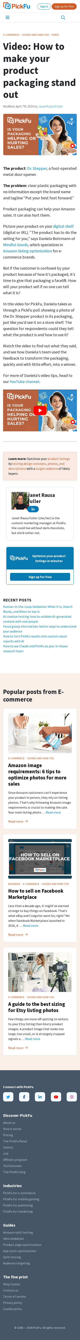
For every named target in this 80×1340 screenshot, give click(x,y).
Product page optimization (22, 1245)
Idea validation (13, 1238)
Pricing (8, 1135)
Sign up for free (64, 6)
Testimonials (12, 1166)
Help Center (11, 1284)
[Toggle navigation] (7, 17)
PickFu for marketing (18, 1211)
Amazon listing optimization (27, 250)
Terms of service (14, 1296)
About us (9, 1123)
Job (5, 1153)
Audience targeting (16, 1263)
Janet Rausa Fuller (50, 106)
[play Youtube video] (40, 410)
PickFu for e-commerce (19, 1193)
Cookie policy (12, 1309)
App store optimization (19, 1251)
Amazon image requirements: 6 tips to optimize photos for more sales (37, 774)
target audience (47, 468)
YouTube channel (24, 381)
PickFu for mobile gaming (21, 1199)
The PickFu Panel (15, 1141)
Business (14, 884)
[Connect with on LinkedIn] (33, 509)
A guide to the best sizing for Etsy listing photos (36, 1007)
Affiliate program (15, 1160)
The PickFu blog (14, 1172)
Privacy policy (12, 1303)
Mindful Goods (15, 244)
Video (55, 35)
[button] (63, 18)
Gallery (8, 1147)
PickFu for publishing (18, 1205)
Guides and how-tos (35, 35)
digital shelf (63, 226)
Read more (53, 812)
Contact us (10, 1290)
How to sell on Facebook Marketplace (35, 894)
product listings (59, 459)
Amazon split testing (18, 1232)
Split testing (12, 1257)
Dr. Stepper (37, 168)
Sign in (44, 6)
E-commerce (11, 35)
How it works (12, 1129)
